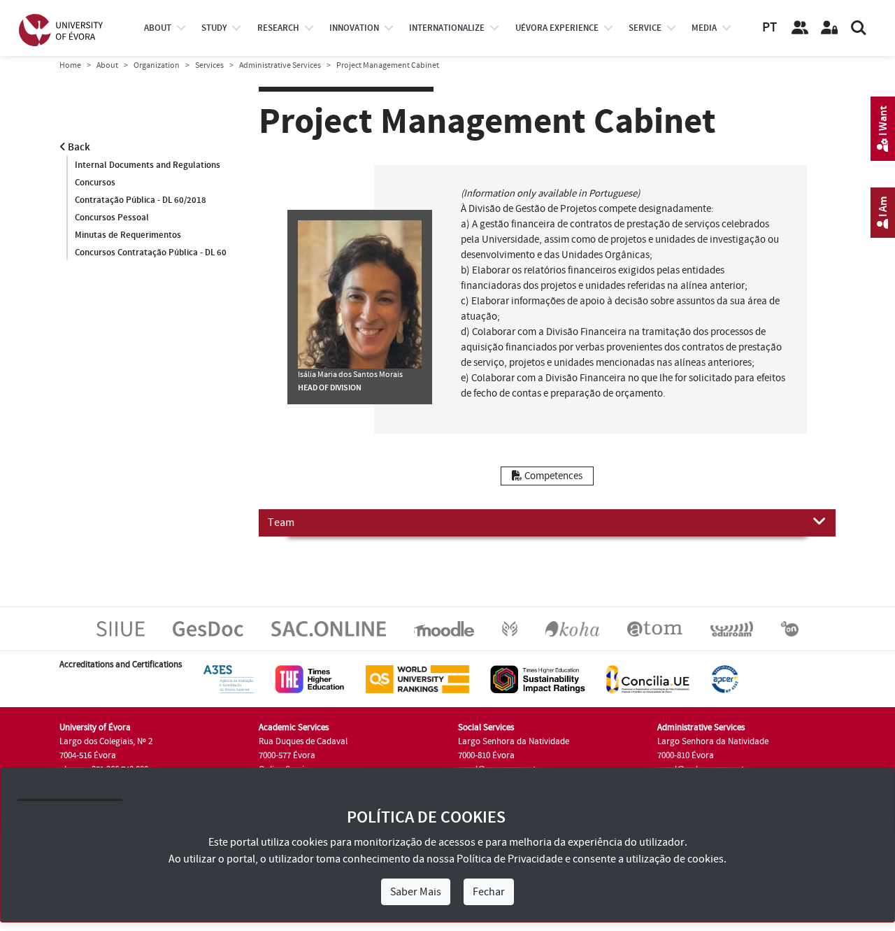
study (214, 28)
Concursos (95, 182)
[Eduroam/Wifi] (731, 629)
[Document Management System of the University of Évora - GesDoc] (208, 629)
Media (704, 28)
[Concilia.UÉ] (647, 679)
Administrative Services (280, 65)
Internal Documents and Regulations (147, 165)
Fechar (489, 892)
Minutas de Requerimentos (128, 235)
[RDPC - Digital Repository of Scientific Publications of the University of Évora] (509, 629)
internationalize (447, 28)
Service (645, 28)
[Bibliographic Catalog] (572, 629)
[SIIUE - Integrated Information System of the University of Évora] (120, 629)
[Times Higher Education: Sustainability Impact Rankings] (537, 679)
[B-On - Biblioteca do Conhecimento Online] (790, 629)
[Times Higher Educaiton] (310, 679)
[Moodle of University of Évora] (443, 629)
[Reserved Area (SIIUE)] (829, 28)
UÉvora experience (557, 28)
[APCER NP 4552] (724, 679)
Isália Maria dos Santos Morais (350, 374)
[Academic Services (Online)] (328, 629)
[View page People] (800, 28)
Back (78, 147)
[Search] (858, 28)
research (278, 28)
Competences (552, 476)
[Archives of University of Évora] (654, 629)
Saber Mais (415, 892)
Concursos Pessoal (112, 217)
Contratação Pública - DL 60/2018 (140, 200)
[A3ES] (228, 679)
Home (70, 65)
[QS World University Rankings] (417, 679)
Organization (157, 65)
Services (209, 65)
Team (281, 523)
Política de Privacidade (510, 859)
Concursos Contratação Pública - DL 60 (151, 252)
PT (769, 27)
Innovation (354, 28)
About (157, 28)
